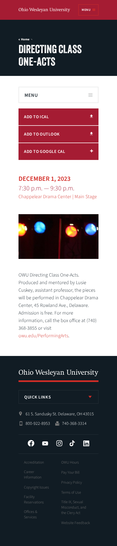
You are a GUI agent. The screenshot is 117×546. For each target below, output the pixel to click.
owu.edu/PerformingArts (43, 335)
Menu (86, 10)
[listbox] (58, 397)
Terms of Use (71, 492)
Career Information (32, 474)
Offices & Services (30, 514)
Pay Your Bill (70, 472)
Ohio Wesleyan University (45, 10)
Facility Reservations (34, 499)
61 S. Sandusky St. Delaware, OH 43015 (60, 414)
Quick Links (37, 397)
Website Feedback (75, 523)
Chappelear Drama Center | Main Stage (58, 196)
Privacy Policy (71, 482)
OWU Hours (70, 462)
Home (25, 39)
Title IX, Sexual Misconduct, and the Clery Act (73, 507)
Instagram (59, 443)
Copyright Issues (36, 487)
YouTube (45, 443)
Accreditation (34, 462)
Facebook (31, 443)
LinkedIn (86, 443)
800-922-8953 (38, 423)
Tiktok (72, 443)
